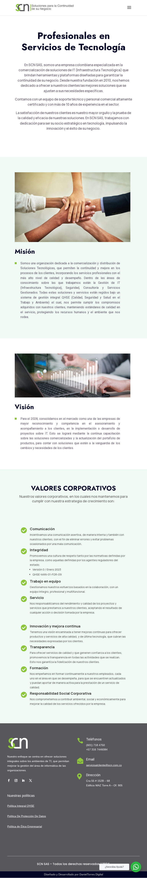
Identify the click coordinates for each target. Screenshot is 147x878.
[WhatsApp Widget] (136, 867)
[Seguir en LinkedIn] (23, 780)
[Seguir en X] (30, 780)
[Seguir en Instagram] (16, 780)
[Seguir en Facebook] (8, 780)
